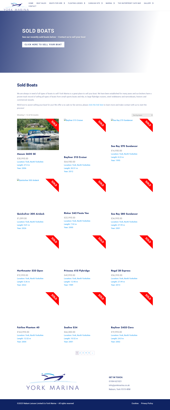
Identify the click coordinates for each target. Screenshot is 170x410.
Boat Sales (41, 3)
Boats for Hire (55, 3)
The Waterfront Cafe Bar (129, 3)
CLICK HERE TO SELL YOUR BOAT (43, 44)
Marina (109, 3)
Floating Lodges (75, 3)
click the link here (96, 105)
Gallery (147, 3)
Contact (32, 6)
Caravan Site (94, 3)
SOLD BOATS (38, 31)
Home (31, 3)
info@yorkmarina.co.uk (119, 385)
